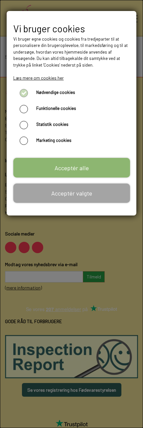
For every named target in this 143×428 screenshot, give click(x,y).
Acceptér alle (72, 168)
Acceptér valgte (71, 193)
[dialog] (71, 214)
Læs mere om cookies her (38, 78)
